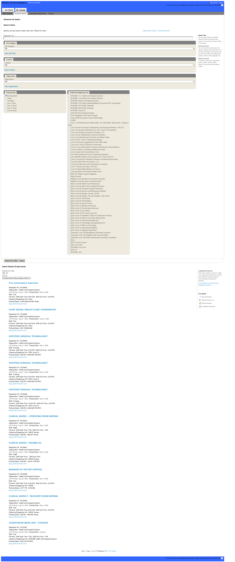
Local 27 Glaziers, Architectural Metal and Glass (88, 149)
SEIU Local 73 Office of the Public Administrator (88, 218)
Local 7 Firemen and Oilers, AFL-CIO (84, 166)
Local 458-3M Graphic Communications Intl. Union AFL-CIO (92, 157)
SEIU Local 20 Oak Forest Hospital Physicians (87, 186)
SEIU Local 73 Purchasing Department (84, 220)
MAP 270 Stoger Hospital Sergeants (84, 174)
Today (9, 98)
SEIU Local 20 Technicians (80, 198)
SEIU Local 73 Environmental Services (85, 208)
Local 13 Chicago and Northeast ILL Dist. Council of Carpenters (93, 130)
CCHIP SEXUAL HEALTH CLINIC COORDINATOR (32, 309)
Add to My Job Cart (20, 304)
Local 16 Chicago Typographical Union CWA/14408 (89, 142)
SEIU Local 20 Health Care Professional (85, 183)
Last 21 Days (12, 108)
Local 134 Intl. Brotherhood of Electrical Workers (88, 135)
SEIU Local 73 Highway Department (84, 230)
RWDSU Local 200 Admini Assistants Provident (88, 179)
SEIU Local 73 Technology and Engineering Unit (88, 223)
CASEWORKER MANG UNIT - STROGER (28, 522)
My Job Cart (214, 3)
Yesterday (10, 100)
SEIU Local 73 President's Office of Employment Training (91, 215)
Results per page (8, 271)
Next (114, 551)
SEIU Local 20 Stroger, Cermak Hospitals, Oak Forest (90, 196)
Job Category (9, 46)
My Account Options (34, 3)
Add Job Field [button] (10, 53)
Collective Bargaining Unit (79, 92)
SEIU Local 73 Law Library (80, 210)
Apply (11, 304)
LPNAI (73, 120)
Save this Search (164, 31)
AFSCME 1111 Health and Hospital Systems (87, 96)
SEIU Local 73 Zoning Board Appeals (84, 227)
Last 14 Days (12, 105)
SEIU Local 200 (76, 245)
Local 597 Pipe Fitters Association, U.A (85, 161)
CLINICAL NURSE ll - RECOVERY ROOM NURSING (33, 496)
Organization (9, 79)
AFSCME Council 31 (78, 110)
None (73, 240)
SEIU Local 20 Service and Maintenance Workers (88, 191)
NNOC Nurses (76, 176)
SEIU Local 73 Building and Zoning (83, 205)
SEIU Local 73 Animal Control (81, 203)
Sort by (4, 276)
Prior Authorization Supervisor (23, 282)
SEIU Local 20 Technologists (81, 201)
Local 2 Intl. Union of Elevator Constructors (86, 144)
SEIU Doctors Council (79, 242)
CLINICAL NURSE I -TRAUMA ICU (25, 442)
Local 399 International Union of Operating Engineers (89, 154)
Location (8, 62)
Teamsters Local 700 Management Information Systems (91, 232)
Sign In (221, 3)
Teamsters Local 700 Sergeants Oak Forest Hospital (89, 235)
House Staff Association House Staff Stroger (87, 118)
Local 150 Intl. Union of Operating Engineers (86, 139)
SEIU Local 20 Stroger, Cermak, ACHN (85, 193)
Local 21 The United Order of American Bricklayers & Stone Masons (95, 147)
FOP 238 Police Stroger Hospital (82, 113)
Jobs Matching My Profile (37, 13)
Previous (101, 551)
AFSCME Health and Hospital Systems (85, 100)
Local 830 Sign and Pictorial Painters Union (86, 171)
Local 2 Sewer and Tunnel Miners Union (85, 152)
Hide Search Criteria (149, 31)
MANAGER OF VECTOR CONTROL (25, 469)
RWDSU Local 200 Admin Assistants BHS (86, 181)
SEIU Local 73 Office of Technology (83, 225)
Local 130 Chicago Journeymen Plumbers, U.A (87, 132)
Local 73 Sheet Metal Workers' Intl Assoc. (86, 169)
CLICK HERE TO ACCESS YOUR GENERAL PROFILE (209, 284)
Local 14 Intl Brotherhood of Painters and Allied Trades (90, 137)
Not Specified (12, 96)
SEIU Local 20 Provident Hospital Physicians (87, 188)
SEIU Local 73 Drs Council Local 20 (84, 213)
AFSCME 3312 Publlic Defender (82, 105)
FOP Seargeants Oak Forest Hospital (84, 115)
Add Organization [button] (11, 86)
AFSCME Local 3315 (78, 247)
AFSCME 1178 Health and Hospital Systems (87, 98)
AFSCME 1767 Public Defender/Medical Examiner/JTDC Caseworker (95, 103)
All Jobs (51, 13)
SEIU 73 (74, 249)
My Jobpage (20, 10)
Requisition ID (9, 35)
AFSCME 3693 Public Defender (82, 108)
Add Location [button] (10, 70)
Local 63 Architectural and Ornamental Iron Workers (89, 164)
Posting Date (11, 92)
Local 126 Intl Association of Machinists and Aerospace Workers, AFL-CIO (97, 127)
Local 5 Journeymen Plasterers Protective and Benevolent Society (94, 159)
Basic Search (7, 13)
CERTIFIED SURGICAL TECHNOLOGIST (28, 336)
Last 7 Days (11, 103)
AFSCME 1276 (76, 252)
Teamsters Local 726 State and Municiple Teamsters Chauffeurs (93, 237)
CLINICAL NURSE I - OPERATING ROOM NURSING (33, 416)
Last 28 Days (12, 110)
